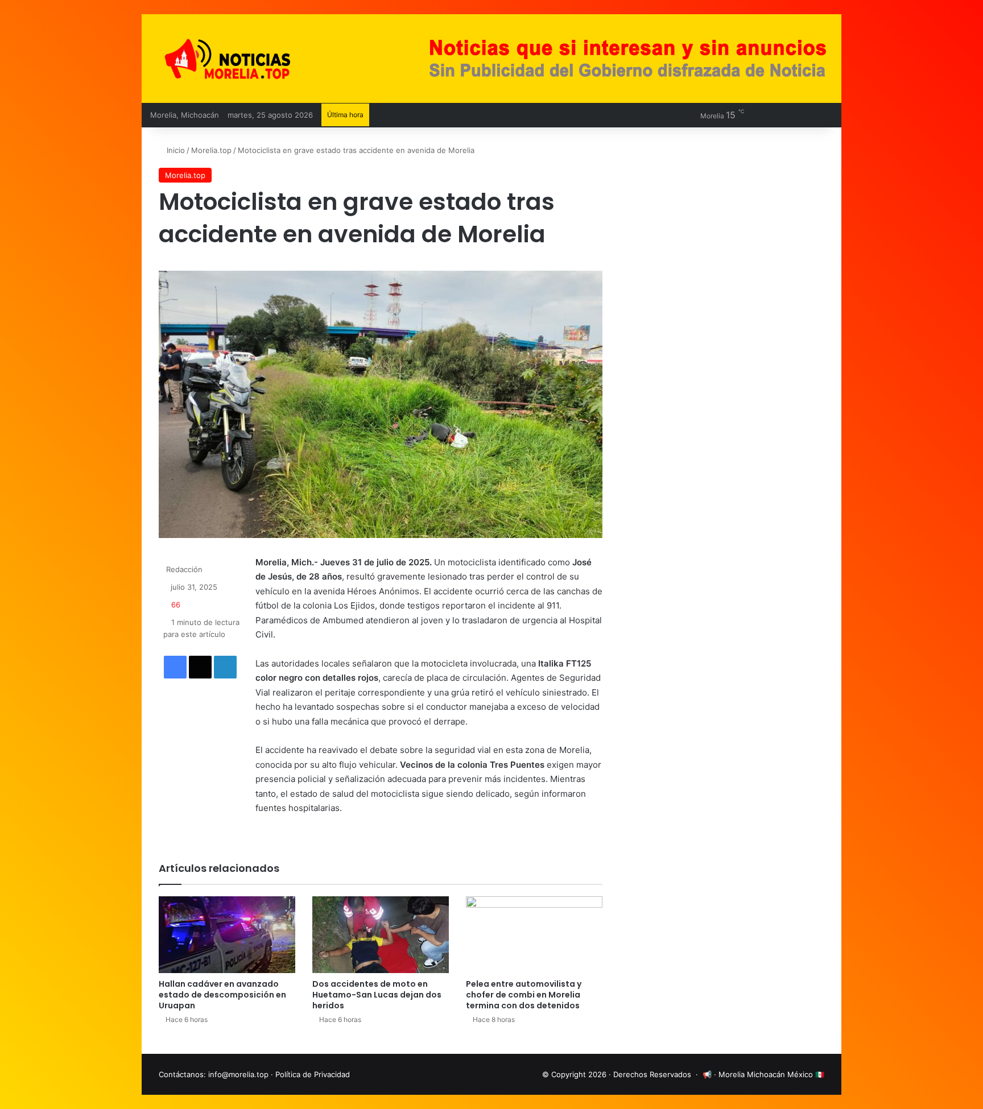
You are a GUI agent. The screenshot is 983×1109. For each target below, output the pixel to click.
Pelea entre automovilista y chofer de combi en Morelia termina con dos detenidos (523, 994)
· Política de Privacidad (310, 1074)
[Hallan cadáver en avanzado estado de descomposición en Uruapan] (227, 934)
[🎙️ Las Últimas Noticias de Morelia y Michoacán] (258, 58)
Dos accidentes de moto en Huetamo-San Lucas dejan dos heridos (376, 994)
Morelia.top (211, 150)
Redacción (184, 569)
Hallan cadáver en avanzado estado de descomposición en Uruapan (222, 994)
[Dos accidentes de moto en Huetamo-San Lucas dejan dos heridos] (380, 934)
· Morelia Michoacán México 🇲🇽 (769, 1074)
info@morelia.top (238, 1074)
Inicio (174, 150)
